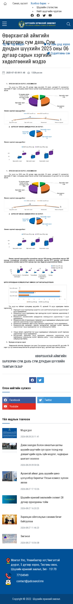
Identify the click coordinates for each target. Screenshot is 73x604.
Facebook (15, 400)
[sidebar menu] (4, 24)
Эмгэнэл (25, 536)
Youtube (14, 406)
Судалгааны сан (60, 53)
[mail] (32, 15)
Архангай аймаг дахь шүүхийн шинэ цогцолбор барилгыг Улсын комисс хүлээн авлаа (44, 478)
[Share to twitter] (40, 380)
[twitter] (44, 15)
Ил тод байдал (15, 44)
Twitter (48, 400)
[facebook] (38, 15)
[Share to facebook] (32, 380)
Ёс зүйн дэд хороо (58, 44)
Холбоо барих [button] (38, 3)
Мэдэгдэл (26, 430)
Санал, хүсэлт (20, 3)
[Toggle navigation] (68, 24)
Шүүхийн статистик (47, 7)
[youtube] (50, 15)
